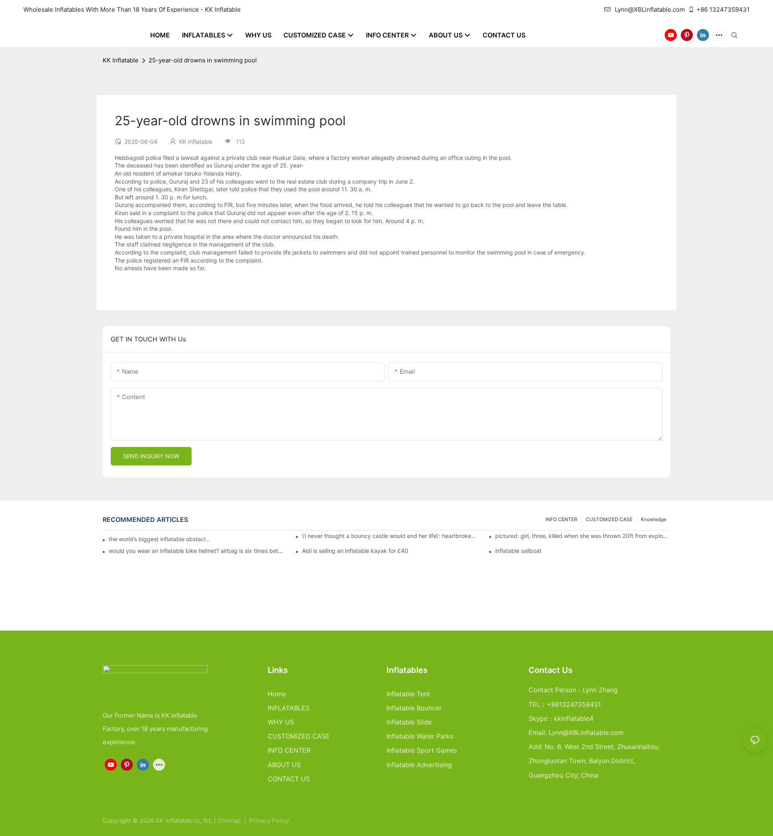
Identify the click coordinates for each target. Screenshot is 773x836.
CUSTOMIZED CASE (609, 519)
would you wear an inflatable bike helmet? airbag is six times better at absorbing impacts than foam (196, 551)
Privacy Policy (269, 820)
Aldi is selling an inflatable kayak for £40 (355, 551)
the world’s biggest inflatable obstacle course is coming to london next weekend (160, 539)
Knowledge (653, 519)
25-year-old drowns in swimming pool (203, 60)
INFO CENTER (561, 519)
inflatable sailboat (518, 551)
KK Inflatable (120, 60)
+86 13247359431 (723, 9)
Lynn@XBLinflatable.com (650, 9)
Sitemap (229, 820)
